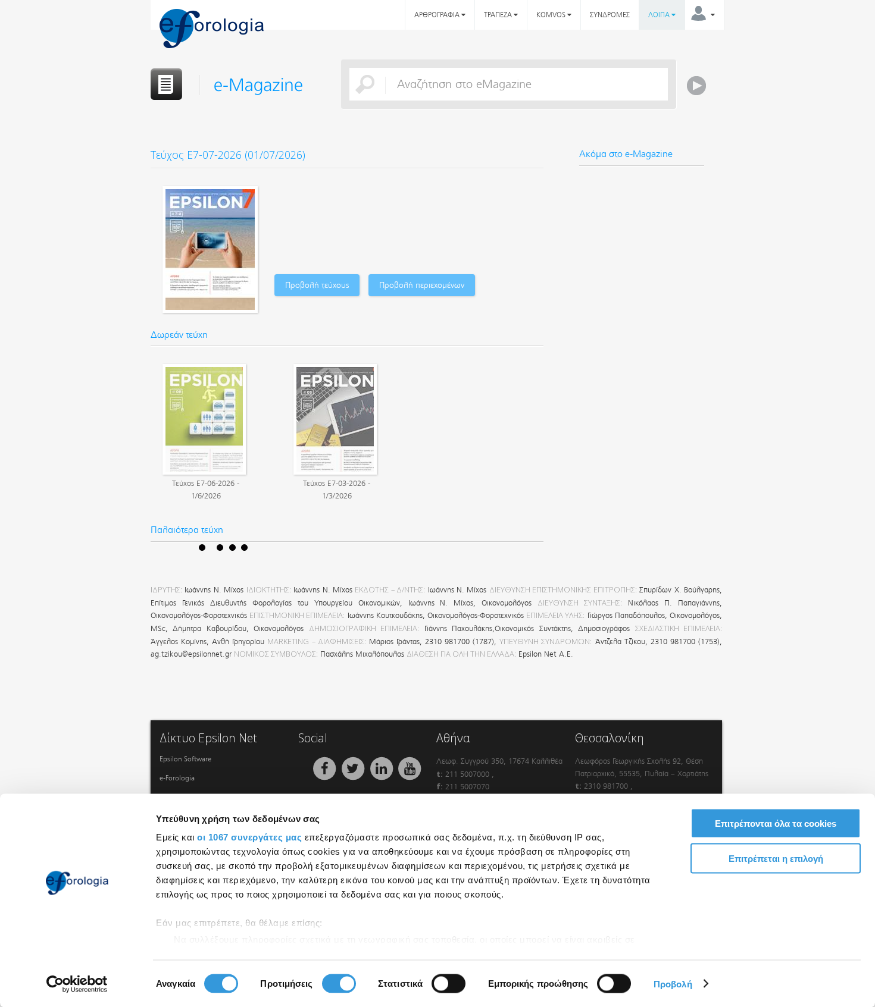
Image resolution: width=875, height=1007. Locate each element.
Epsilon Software (185, 759)
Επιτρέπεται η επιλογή (776, 858)
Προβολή (673, 983)
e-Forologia (177, 778)
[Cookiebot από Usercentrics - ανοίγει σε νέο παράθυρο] (77, 984)
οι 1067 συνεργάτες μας (249, 837)
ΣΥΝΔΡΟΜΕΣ (610, 15)
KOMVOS (551, 15)
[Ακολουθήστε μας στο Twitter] (353, 768)
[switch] (339, 983)
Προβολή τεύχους (317, 285)
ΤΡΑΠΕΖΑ (499, 15)
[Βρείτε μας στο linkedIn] (382, 768)
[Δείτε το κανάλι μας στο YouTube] (409, 768)
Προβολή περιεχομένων (421, 285)
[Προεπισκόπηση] (204, 419)
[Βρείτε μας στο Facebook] (325, 768)
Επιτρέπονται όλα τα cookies (775, 823)
